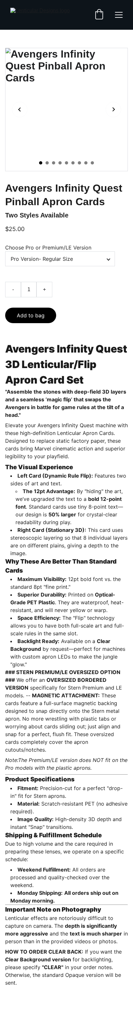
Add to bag (31, 315)
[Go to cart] (99, 15)
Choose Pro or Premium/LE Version (48, 247)
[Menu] (119, 15)
